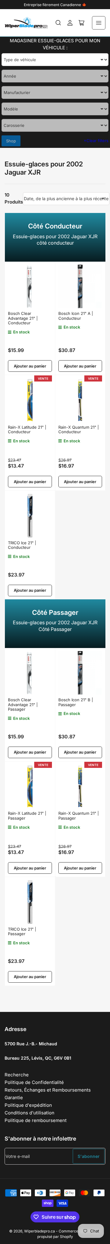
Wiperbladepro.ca (39, 1231)
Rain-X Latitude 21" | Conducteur (27, 429)
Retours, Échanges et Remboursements (48, 1090)
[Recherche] (58, 23)
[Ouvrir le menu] (98, 23)
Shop (11, 140)
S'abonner (89, 1156)
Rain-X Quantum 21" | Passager (78, 816)
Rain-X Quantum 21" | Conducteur (78, 429)
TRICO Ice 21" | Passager (22, 931)
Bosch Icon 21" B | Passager (75, 702)
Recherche (17, 1075)
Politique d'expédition (28, 1105)
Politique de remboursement (36, 1120)
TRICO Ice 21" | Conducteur (22, 545)
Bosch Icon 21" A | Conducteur (75, 316)
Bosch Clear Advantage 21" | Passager (23, 704)
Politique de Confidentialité (34, 1082)
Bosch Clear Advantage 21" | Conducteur (23, 318)
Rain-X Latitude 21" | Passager (27, 816)
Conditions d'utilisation (29, 1113)
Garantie (14, 1097)
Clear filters (96, 140)
